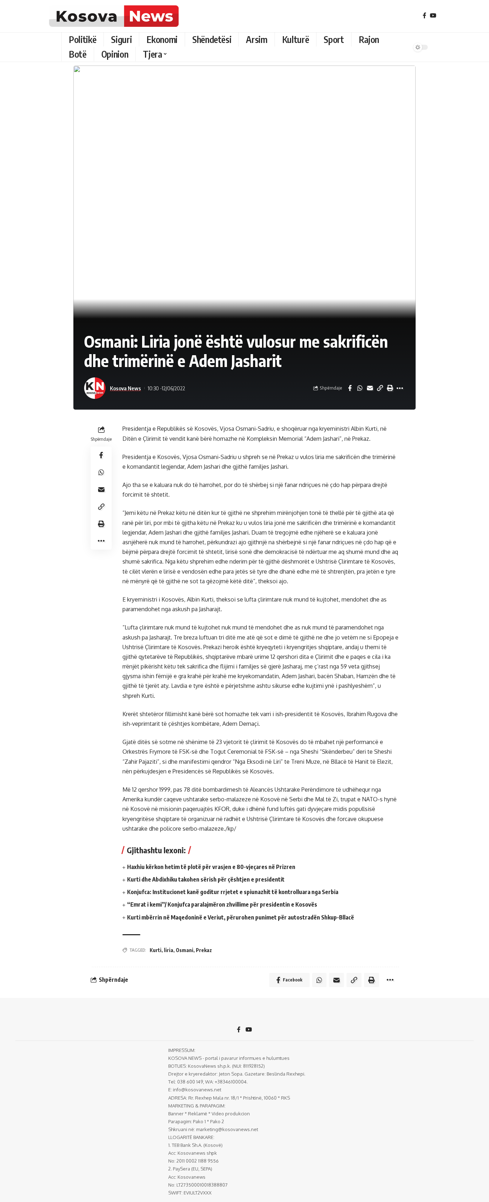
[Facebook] (424, 15)
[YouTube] (433, 15)
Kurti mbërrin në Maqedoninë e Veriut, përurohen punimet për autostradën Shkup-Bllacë (240, 917)
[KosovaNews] (114, 16)
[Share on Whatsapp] (360, 388)
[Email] (370, 388)
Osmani (184, 950)
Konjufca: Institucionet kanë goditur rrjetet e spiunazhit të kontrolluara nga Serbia (232, 892)
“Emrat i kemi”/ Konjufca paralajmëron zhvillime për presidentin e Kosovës (222, 904)
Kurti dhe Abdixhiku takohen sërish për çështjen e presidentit (206, 879)
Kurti (155, 950)
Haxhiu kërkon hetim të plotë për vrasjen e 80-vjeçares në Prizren (211, 866)
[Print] (390, 388)
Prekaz (204, 950)
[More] (400, 388)
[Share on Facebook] (350, 388)
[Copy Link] (380, 388)
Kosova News (125, 388)
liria (168, 950)
